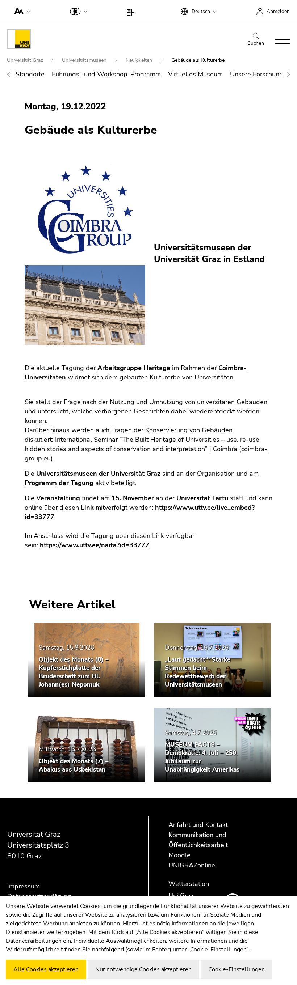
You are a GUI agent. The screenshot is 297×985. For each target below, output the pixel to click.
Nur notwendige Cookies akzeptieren (143, 969)
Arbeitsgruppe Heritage (133, 368)
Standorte (30, 74)
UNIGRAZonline (191, 865)
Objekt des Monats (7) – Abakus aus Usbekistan (74, 765)
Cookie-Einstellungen (236, 969)
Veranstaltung (58, 498)
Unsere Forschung (256, 74)
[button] (20, 11)
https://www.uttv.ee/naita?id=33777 (94, 545)
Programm (41, 483)
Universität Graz (25, 60)
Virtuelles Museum (195, 74)
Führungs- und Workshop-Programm (106, 74)
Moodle (179, 855)
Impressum (23, 886)
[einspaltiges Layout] (132, 11)
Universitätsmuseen (85, 60)
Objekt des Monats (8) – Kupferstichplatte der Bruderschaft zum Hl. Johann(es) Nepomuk (74, 672)
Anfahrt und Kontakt (198, 824)
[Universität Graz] (19, 40)
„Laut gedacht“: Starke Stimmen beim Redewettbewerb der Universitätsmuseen (197, 672)
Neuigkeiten (140, 60)
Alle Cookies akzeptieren (46, 969)
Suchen (255, 43)
